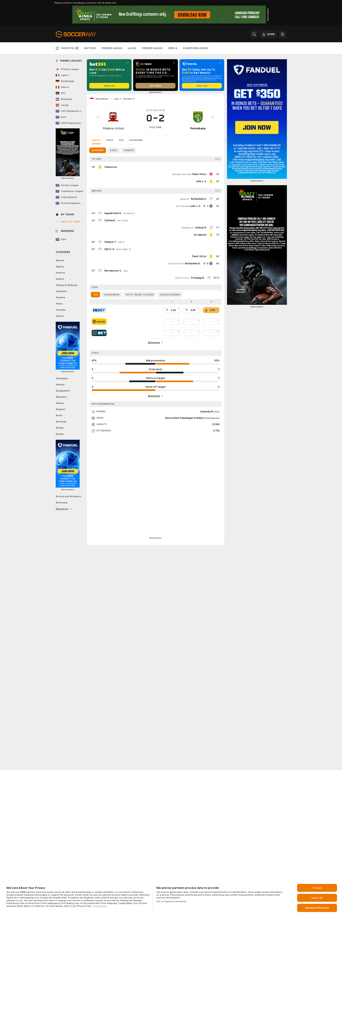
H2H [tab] (121, 140)
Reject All (316, 897)
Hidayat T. (110, 242)
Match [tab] (96, 140)
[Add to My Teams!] (98, 117)
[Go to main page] (83, 34)
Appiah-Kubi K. (113, 213)
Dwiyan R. (201, 227)
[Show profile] (113, 117)
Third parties (100, 906)
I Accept (317, 887)
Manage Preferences (317, 907)
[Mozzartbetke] (99, 321)
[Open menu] (282, 34)
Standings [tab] (136, 140)
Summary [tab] (98, 150)
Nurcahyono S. (113, 270)
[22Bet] (99, 333)
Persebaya (198, 128)
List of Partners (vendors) (171, 901)
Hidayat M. (188, 227)
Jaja (125, 270)
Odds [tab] (109, 140)
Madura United (113, 128)
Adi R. (121, 242)
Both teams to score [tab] (140, 294)
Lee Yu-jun (122, 220)
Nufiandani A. (199, 199)
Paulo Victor (176, 263)
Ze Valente (182, 206)
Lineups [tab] (129, 150)
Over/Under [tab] (111, 294)
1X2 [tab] (95, 294)
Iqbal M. (184, 199)
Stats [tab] (113, 150)
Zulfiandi (109, 220)
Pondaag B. (197, 277)
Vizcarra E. (129, 213)
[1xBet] (99, 310)
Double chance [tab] (170, 294)
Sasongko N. (123, 249)
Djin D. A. (109, 249)
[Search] (254, 34)
